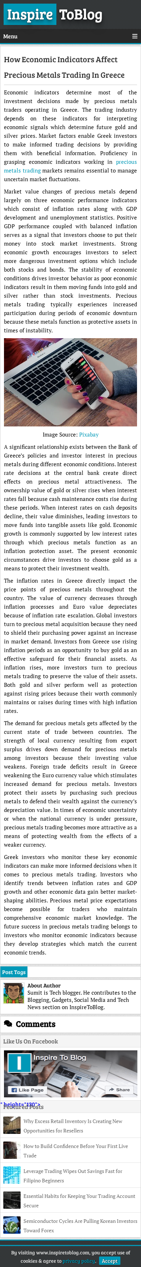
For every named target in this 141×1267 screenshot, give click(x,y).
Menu (10, 36)
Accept (110, 1260)
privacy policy (79, 1260)
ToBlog (55, 13)
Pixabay (89, 434)
